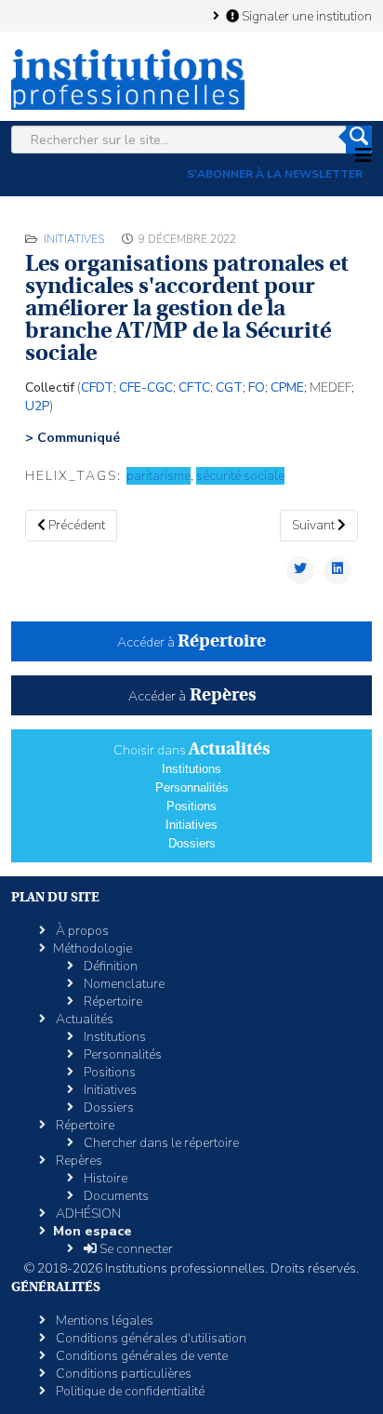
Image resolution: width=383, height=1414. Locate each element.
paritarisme (158, 476)
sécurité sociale (240, 476)
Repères (77, 1160)
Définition (109, 966)
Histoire (104, 1178)
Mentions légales (103, 1320)
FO (256, 387)
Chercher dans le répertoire (160, 1143)
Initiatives (74, 239)
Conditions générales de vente (140, 1356)
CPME (287, 387)
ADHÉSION (87, 1213)
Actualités (83, 1019)
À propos (81, 931)
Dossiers (192, 843)
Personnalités (192, 787)
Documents (115, 1196)
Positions (191, 806)
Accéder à (191, 642)
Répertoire (111, 1001)
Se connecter (135, 1249)
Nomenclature (123, 984)
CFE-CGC (146, 387)
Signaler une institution (305, 15)
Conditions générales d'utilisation (149, 1338)
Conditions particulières (122, 1373)
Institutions (191, 769)
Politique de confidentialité (129, 1391)
